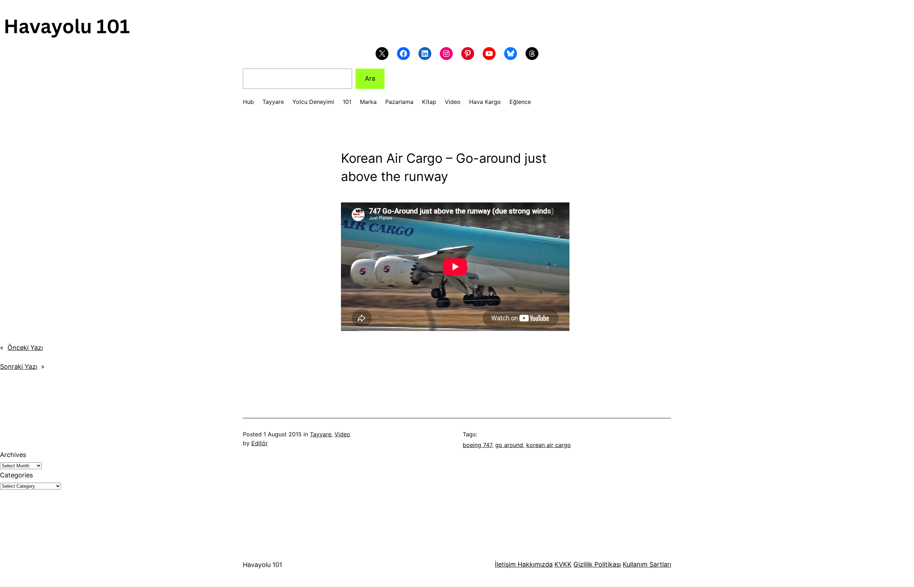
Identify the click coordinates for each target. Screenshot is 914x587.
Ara (370, 78)
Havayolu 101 (262, 564)
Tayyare (320, 434)
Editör (259, 443)
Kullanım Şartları (647, 564)
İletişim (505, 564)
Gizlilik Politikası (597, 564)
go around (509, 444)
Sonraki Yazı (18, 366)
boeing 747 (477, 444)
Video (342, 434)
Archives (13, 454)
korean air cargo (548, 444)
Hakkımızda (534, 564)
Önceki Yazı (25, 347)
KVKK (563, 564)
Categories (16, 475)
